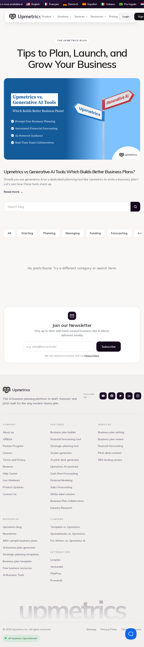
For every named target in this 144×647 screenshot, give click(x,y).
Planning (49, 233)
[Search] (135, 207)
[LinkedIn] (129, 395)
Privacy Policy (91, 355)
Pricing (113, 16)
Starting (27, 233)
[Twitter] (120, 395)
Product (46, 16)
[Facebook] (111, 395)
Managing (73, 233)
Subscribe (109, 346)
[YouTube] (103, 395)
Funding (95, 233)
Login (126, 16)
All (9, 233)
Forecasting (119, 233)
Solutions (63, 16)
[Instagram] (137, 395)
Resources (97, 16)
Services (80, 16)
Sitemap (91, 629)
